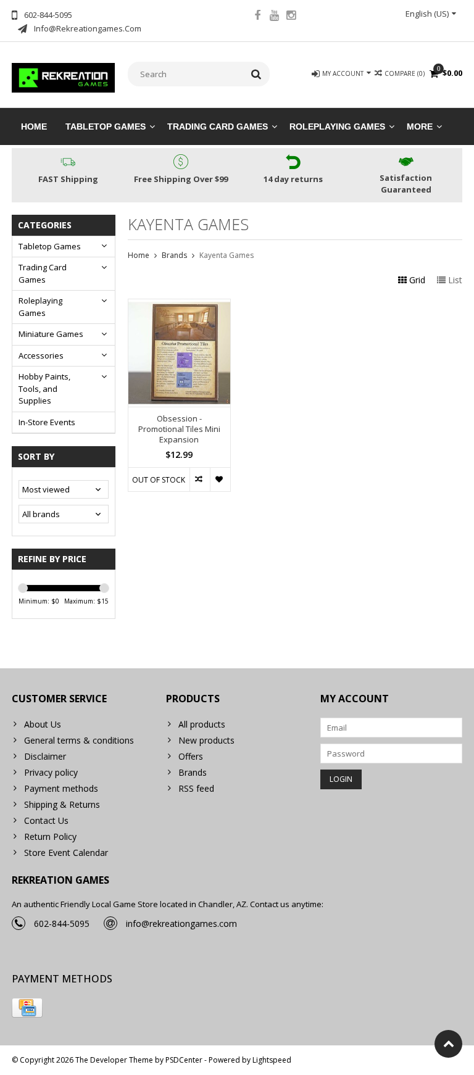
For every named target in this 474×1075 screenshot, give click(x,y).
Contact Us (46, 820)
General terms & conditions (79, 740)
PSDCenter (183, 1060)
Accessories (41, 355)
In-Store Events (47, 422)
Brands (174, 255)
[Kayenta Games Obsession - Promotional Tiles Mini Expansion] (179, 306)
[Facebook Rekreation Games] (257, 16)
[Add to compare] (199, 479)
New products (206, 740)
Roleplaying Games (337, 126)
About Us (42, 724)
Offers (190, 756)
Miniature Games (51, 333)
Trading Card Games (217, 126)
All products (201, 724)
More (420, 126)
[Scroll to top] (448, 1044)
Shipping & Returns (62, 804)
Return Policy (50, 836)
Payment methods (61, 788)
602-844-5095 (61, 923)
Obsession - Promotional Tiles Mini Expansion (179, 429)
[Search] (256, 74)
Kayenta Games (226, 255)
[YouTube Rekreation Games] (274, 16)
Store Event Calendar (66, 852)
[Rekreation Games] (63, 77)
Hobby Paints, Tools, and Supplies (44, 388)
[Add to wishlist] (220, 479)
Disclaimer (45, 756)
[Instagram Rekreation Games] (290, 16)
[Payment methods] (27, 1008)
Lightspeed (271, 1060)
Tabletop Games (105, 126)
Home (34, 126)
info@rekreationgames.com (181, 923)
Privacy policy (51, 772)
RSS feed (196, 788)
